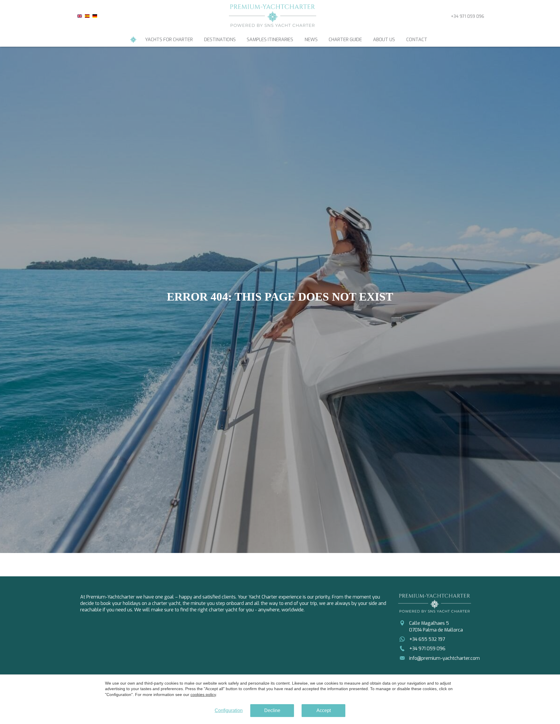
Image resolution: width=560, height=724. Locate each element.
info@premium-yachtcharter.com (444, 658)
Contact (416, 39)
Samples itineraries (270, 39)
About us (384, 39)
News (311, 39)
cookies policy (203, 694)
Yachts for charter (169, 39)
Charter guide (345, 39)
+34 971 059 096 (467, 16)
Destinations (220, 39)
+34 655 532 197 (427, 639)
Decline (272, 710)
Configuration (229, 710)
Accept (323, 710)
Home (133, 39)
